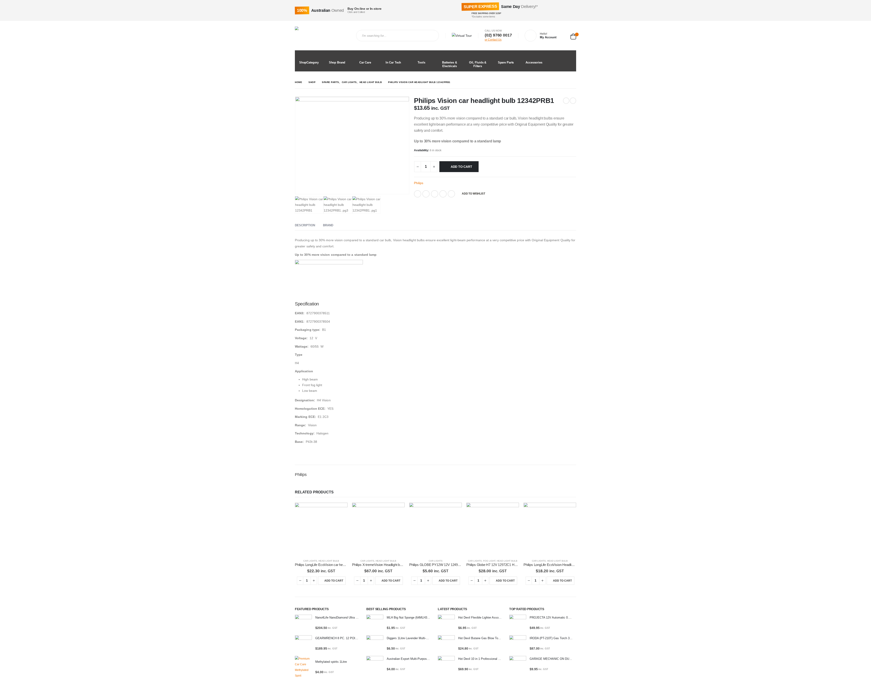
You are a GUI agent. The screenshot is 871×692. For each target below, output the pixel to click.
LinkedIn (434, 193)
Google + (443, 193)
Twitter (426, 193)
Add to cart (461, 166)
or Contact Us (493, 39)
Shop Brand (337, 62)
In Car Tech (393, 62)
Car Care (365, 62)
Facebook (417, 193)
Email (451, 193)
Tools (421, 62)
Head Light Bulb (328, 561)
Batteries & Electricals (449, 64)
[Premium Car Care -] (322, 36)
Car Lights (310, 561)
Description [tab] (305, 225)
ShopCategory (309, 62)
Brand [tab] (328, 225)
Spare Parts (506, 62)
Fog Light (489, 561)
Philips (418, 183)
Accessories (534, 62)
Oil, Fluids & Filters (477, 64)
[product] (321, 529)
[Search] (431, 35)
